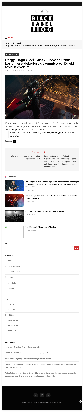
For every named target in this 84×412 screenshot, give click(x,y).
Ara (6, 243)
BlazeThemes (56, 402)
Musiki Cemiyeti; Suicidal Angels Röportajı (40, 227)
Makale (10, 277)
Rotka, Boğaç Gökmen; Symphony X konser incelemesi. (45, 211)
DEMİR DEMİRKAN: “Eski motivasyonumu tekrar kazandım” (27, 353)
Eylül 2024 (11, 315)
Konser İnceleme (13, 272)
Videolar (10, 288)
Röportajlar (12, 283)
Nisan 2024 (11, 330)
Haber (9, 260)
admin (9, 71)
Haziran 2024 (12, 325)
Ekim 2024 (11, 310)
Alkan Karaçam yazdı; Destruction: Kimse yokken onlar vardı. (28, 359)
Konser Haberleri (12, 54)
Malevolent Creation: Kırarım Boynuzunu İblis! (22, 347)
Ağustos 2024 (12, 320)
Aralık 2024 (11, 305)
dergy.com (16, 129)
